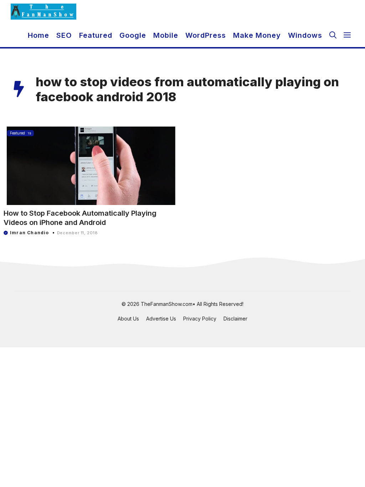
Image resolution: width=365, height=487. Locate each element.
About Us (128, 319)
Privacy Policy (199, 319)
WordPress (205, 35)
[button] (333, 35)
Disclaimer (235, 319)
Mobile (165, 35)
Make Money (257, 35)
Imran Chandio (29, 232)
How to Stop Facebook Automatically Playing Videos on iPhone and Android (80, 218)
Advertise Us (161, 319)
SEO (64, 35)
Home (38, 35)
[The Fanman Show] (43, 11)
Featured (95, 35)
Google (132, 35)
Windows (305, 35)
